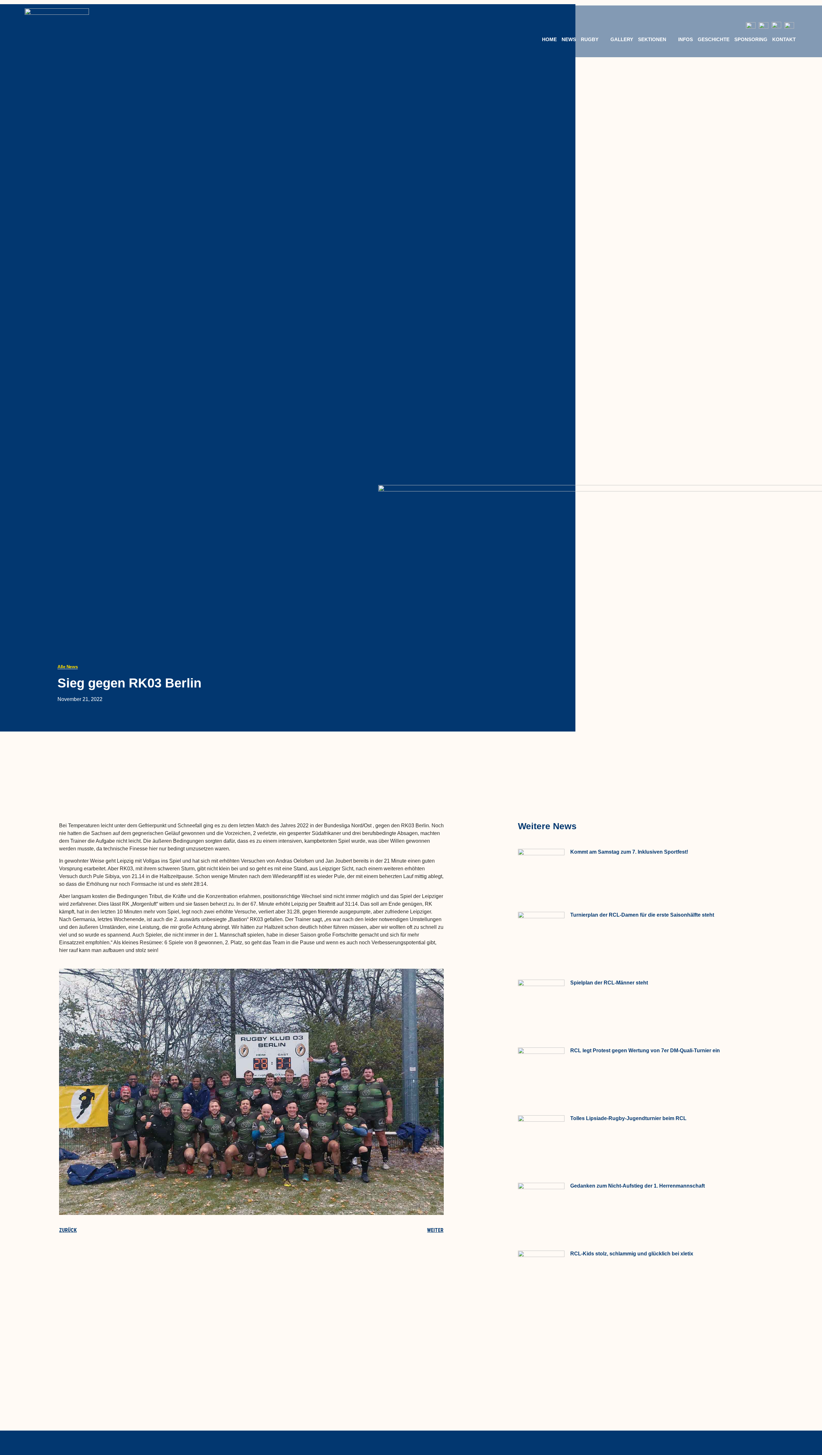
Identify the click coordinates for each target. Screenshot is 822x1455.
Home (549, 39)
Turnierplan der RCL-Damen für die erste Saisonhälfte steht (642, 915)
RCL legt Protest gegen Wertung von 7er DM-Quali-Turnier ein (645, 1050)
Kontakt (784, 39)
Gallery (621, 39)
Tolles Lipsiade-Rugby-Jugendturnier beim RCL (628, 1118)
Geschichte (714, 39)
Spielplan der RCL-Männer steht (609, 982)
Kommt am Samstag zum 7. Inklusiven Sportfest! (629, 852)
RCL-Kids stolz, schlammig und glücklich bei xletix (631, 1253)
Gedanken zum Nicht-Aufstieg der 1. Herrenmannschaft (637, 1186)
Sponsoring (750, 39)
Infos (685, 39)
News (569, 39)
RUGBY (590, 39)
